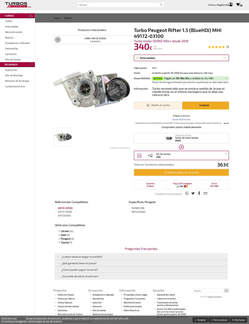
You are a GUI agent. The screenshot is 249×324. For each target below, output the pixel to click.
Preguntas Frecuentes (134, 298)
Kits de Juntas (13, 59)
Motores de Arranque (17, 80)
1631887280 (138, 208)
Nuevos (9, 37)
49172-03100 (65, 211)
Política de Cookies (133, 306)
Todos (8, 21)
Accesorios (95, 290)
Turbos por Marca (65, 298)
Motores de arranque (103, 314)
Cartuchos (11, 53)
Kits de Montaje (14, 75)
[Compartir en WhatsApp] (187, 193)
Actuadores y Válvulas (17, 42)
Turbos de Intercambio (68, 306)
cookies (21, 318)
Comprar (204, 105)
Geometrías (11, 48)
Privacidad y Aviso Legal (135, 294)
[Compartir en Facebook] (199, 193)
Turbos (67, 17)
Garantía (158, 290)
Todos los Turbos (65, 294)
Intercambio (11, 26)
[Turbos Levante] (18, 5)
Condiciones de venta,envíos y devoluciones (167, 303)
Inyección (97, 302)
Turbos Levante (214, 297)
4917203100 (64, 215)
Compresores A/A (15, 86)
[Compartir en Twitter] (193, 193)
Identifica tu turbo (132, 302)
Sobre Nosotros (131, 310)
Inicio (57, 17)
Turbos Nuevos (64, 302)
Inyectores (11, 69)
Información (127, 290)
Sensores (97, 306)
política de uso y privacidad (77, 321)
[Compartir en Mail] (205, 193)
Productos (59, 290)
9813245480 (138, 211)
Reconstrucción (13, 31)
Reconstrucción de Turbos (70, 314)
